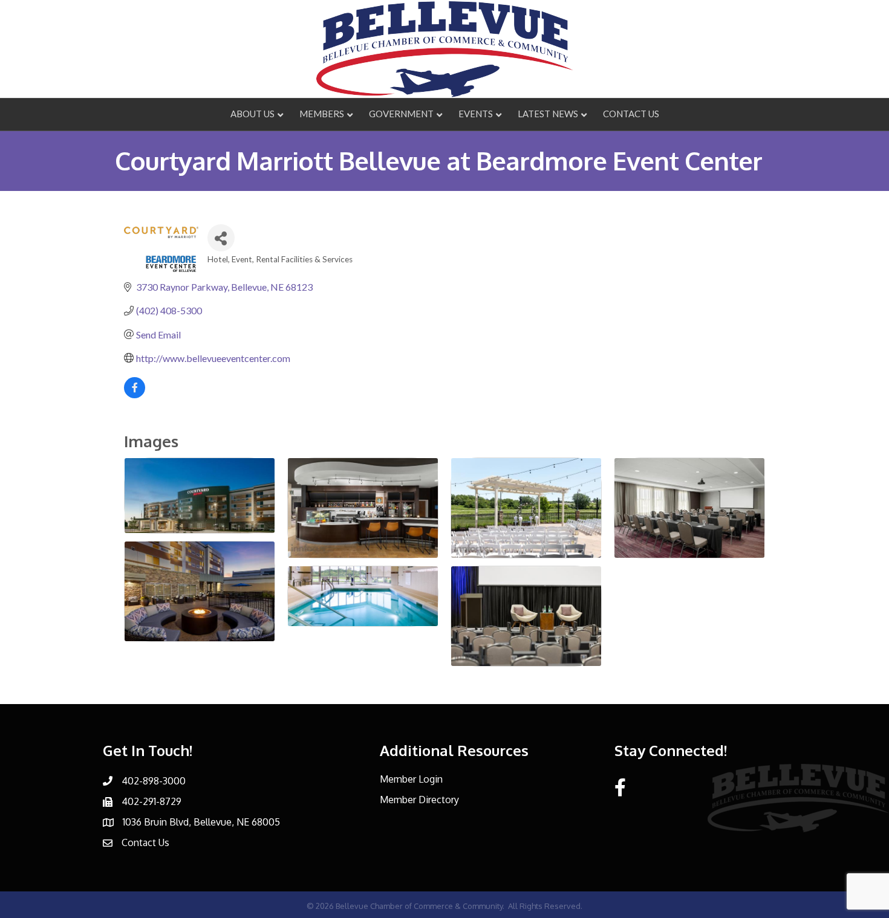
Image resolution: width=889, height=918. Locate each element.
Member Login (411, 779)
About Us (252, 113)
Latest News (548, 113)
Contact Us (631, 113)
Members (321, 113)
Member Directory (419, 800)
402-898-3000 (154, 781)
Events (475, 113)
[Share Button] (221, 237)
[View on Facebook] (134, 394)
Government (401, 113)
